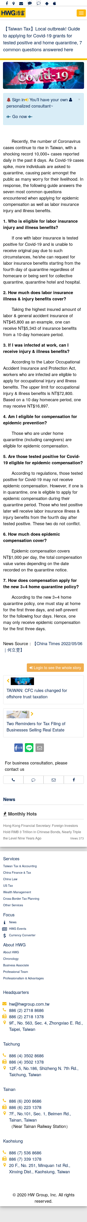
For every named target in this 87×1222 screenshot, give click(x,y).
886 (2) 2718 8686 (26, 1010)
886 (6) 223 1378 (25, 1107)
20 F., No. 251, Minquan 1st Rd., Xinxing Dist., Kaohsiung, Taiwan (39, 1168)
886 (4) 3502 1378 (26, 1062)
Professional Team (15, 971)
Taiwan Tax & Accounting (20, 866)
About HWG (11, 952)
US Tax (8, 885)
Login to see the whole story (57, 667)
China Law (10, 879)
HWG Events (17, 928)
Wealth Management (17, 892)
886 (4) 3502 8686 (26, 1055)
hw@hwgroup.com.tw (29, 1004)
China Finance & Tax (17, 872)
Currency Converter (22, 935)
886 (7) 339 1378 (25, 1159)
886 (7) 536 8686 (25, 1153)
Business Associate (16, 965)
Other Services (13, 905)
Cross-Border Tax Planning (21, 898)
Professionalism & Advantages (23, 978)
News (9, 799)
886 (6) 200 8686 (25, 1101)
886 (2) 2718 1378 (26, 1016)
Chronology (11, 958)
